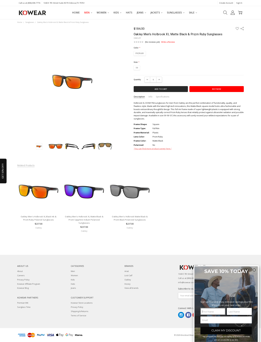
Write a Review (168, 42)
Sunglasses (174, 12)
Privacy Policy (23, 279)
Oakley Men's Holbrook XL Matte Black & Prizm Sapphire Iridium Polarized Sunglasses (84, 219)
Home (75, 12)
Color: (137, 48)
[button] (254, 270)
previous (11, 206)
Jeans (140, 12)
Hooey (127, 284)
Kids (116, 12)
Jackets (156, 12)
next (248, 206)
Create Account (226, 3)
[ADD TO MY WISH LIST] (55, 180)
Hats (129, 12)
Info (150, 96)
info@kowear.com (186, 282)
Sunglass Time (24, 307)
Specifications (162, 96)
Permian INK (22, 302)
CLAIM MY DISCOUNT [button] (226, 330)
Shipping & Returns (79, 311)
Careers (21, 275)
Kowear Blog (23, 288)
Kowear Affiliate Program (28, 284)
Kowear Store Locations (82, 302)
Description (139, 96)
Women (102, 12)
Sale (192, 12)
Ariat (126, 271)
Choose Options (38, 207)
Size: (136, 62)
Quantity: (137, 79)
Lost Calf (128, 275)
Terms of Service (78, 315)
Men (87, 12)
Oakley (127, 279)
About (20, 271)
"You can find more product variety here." (153, 148)
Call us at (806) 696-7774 (29, 3)
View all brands (131, 288)
